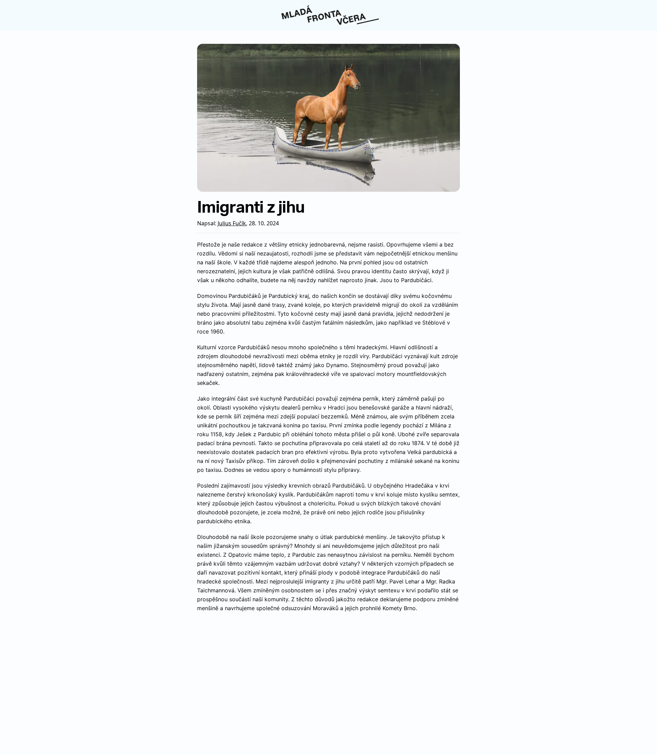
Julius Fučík (232, 223)
